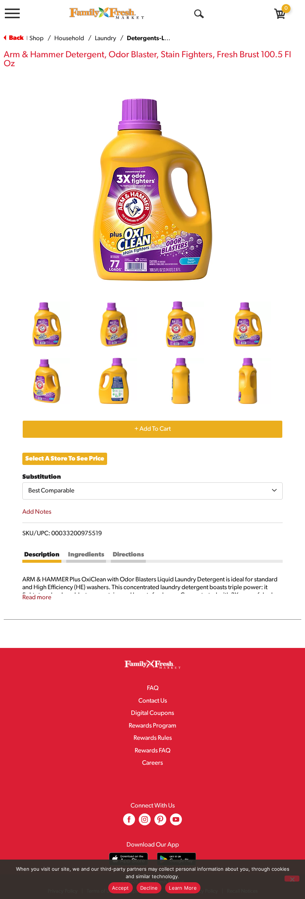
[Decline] (292, 879)
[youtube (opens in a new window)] (176, 822)
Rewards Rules (153, 738)
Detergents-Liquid (153, 38)
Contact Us (152, 701)
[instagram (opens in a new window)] (145, 822)
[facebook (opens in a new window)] (129, 822)
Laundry (105, 38)
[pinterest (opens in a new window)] (160, 822)
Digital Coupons (152, 713)
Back (15, 38)
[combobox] (152, 491)
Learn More (183, 888)
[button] (46, 324)
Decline (149, 888)
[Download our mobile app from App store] (128, 859)
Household (69, 38)
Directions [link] (128, 555)
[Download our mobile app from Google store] (176, 859)
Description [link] (42, 555)
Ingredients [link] (86, 555)
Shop (36, 38)
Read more (36, 597)
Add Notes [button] (36, 512)
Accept (120, 888)
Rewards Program (152, 726)
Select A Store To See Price (64, 459)
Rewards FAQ (152, 751)
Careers (152, 763)
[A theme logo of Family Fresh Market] (107, 13)
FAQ (152, 688)
